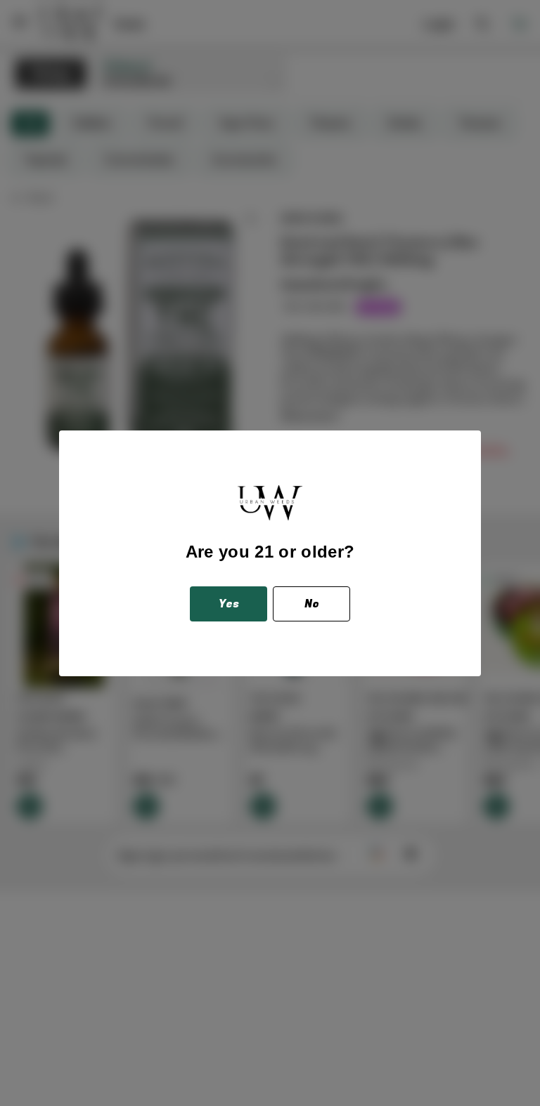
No (311, 603)
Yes (229, 603)
